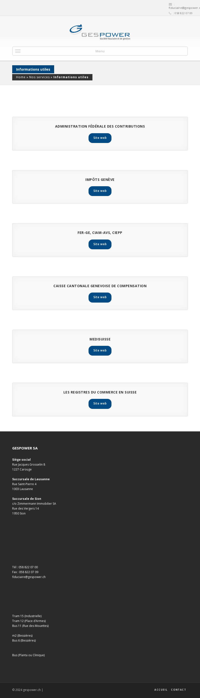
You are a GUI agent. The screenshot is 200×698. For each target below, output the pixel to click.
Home (21, 77)
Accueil (161, 689)
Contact (178, 689)
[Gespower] (100, 32)
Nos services (39, 77)
